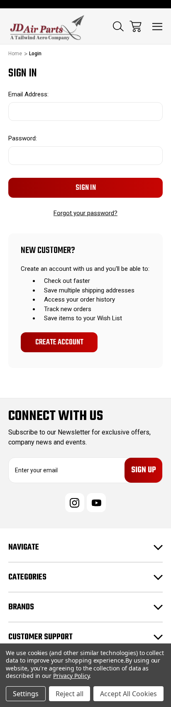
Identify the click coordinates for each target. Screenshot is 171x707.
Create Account (59, 342)
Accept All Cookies (128, 693)
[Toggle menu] (157, 26)
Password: (22, 138)
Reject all (69, 693)
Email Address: (28, 94)
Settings (26, 693)
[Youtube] (96, 502)
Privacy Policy (71, 676)
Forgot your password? (85, 213)
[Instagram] (74, 502)
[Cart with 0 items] (135, 26)
